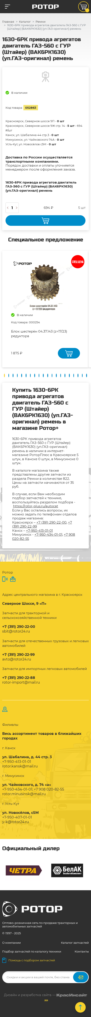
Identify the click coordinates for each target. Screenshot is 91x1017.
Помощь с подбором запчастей (31, 960)
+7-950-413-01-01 (39, 530)
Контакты (82, 951)
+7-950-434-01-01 (48, 534)
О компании (11, 942)
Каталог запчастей (75, 942)
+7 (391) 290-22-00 (51, 522)
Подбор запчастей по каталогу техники (31, 951)
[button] (4, 375)
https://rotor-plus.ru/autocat (35, 506)
